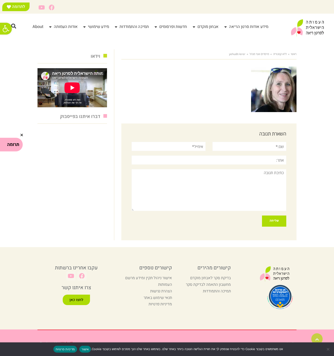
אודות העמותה (66, 27)
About (37, 27)
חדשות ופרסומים (173, 27)
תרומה (13, 144)
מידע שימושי (98, 27)
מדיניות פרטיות (65, 349)
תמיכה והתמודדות (134, 27)
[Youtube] (41, 7)
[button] (6, 29)
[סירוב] (328, 349)
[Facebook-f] (52, 7)
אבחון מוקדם (208, 27)
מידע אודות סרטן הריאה (248, 27)
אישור (85, 349)
